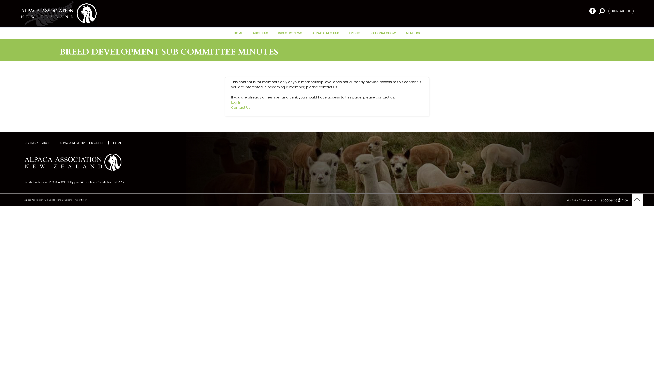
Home (238, 33)
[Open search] (602, 11)
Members (413, 33)
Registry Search (37, 142)
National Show (383, 33)
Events (354, 33)
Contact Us (240, 107)
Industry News (290, 33)
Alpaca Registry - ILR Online (82, 142)
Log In (236, 102)
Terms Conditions (63, 199)
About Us (260, 33)
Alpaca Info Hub (325, 33)
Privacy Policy (80, 199)
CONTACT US (621, 11)
